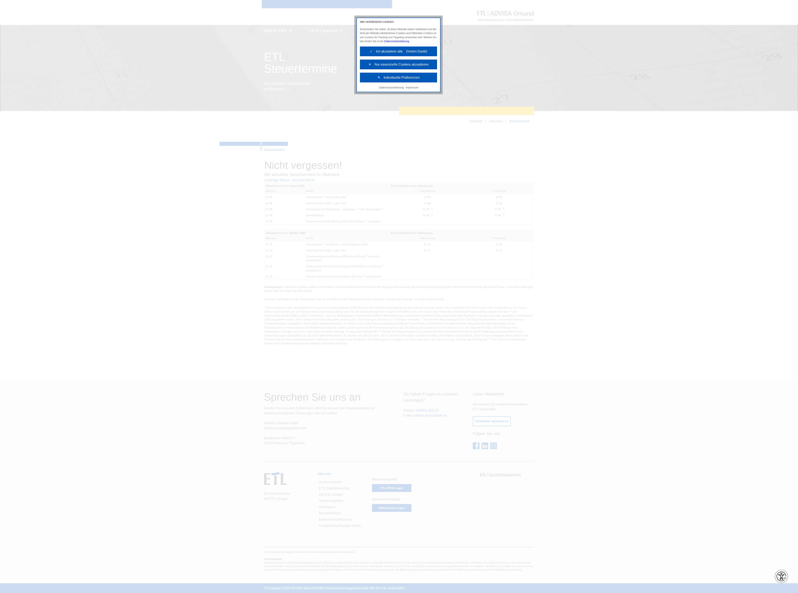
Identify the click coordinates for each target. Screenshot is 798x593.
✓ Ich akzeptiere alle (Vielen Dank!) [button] (398, 51)
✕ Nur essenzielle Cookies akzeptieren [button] (398, 64)
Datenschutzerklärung (396, 41)
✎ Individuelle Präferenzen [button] (399, 77)
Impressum (412, 87)
